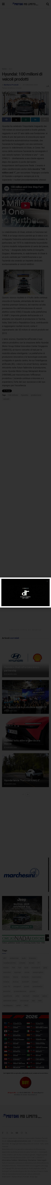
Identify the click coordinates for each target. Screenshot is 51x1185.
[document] (25, 592)
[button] (47, 581)
